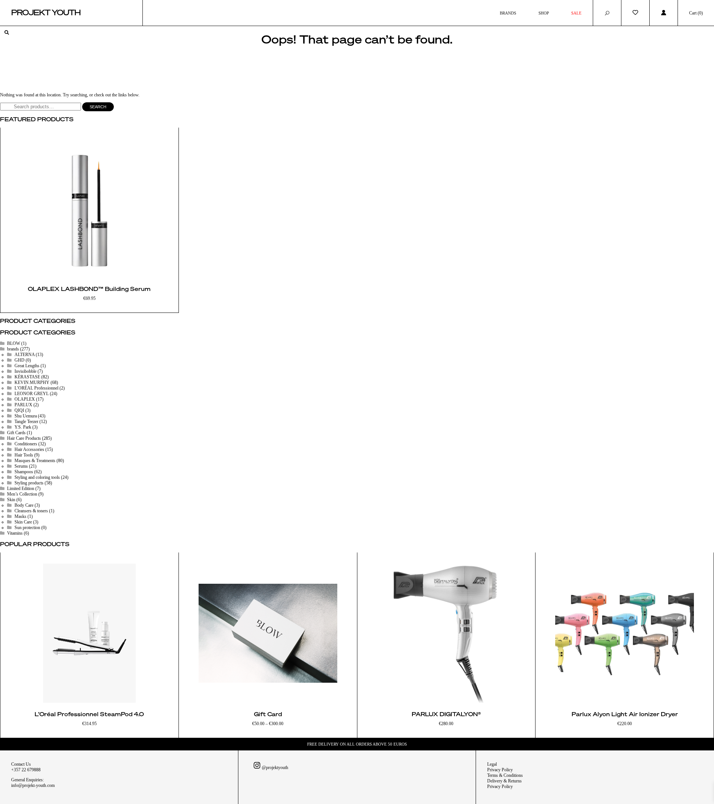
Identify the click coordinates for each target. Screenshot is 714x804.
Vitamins (15, 533)
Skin (11, 499)
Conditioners (26, 443)
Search (98, 107)
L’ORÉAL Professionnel (36, 388)
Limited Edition (20, 488)
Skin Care (23, 522)
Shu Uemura (26, 416)
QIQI (19, 410)
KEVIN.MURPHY (32, 382)
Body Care (24, 505)
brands (13, 349)
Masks (20, 516)
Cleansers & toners (31, 510)
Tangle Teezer (26, 421)
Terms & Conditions (505, 775)
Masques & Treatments (35, 460)
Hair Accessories (29, 449)
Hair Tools (24, 455)
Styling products (29, 483)
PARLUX (23, 404)
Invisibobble (25, 371)
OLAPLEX (25, 399)
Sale (576, 13)
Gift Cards (16, 432)
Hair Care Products (24, 438)
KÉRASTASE (27, 376)
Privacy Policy (500, 769)
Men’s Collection (22, 494)
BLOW (13, 343)
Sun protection (27, 527)
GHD (20, 360)
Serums (21, 466)
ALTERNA (25, 354)
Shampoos (24, 471)
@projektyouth (274, 767)
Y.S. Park (23, 427)
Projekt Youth (46, 13)
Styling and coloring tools (37, 477)
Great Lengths (27, 365)
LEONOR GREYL (32, 393)
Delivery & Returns (504, 781)
